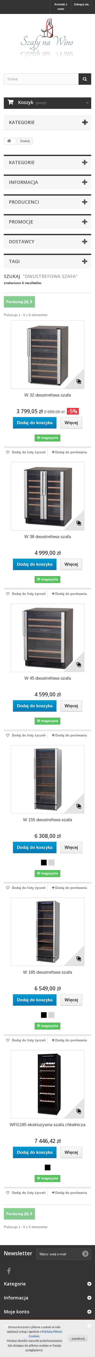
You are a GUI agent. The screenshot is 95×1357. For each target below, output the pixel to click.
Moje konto (16, 1312)
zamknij (78, 1338)
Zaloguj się (81, 4)
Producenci (24, 202)
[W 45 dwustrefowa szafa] (47, 637)
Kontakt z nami (60, 6)
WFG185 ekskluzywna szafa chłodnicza (47, 1124)
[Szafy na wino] (47, 39)
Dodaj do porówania (71, 452)
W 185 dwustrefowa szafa (47, 972)
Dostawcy (21, 241)
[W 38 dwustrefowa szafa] (47, 496)
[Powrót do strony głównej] (9, 141)
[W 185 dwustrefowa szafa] (47, 932)
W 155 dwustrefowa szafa (47, 819)
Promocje (21, 222)
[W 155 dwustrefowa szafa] (47, 779)
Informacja (23, 182)
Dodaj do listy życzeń (28, 452)
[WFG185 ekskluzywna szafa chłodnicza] (47, 1084)
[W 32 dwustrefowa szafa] (47, 354)
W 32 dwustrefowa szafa (47, 395)
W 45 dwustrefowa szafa (47, 678)
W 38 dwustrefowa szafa (47, 536)
